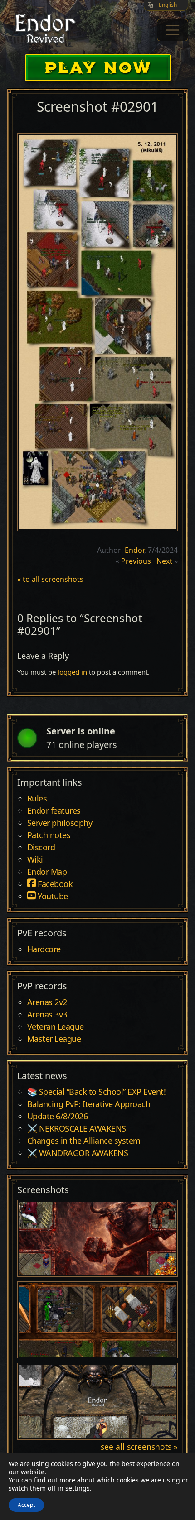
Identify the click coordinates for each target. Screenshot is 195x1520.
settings (77, 1488)
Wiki (35, 859)
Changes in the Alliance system (84, 1141)
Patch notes (49, 835)
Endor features (54, 810)
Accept (26, 1505)
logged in (72, 671)
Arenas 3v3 (47, 1014)
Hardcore (44, 949)
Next (164, 561)
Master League (54, 1039)
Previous (136, 561)
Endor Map (47, 872)
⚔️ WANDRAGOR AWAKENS (77, 1153)
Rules (37, 798)
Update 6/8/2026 (57, 1116)
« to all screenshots (50, 579)
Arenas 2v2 (47, 1002)
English (168, 5)
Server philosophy (60, 823)
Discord (41, 847)
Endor (134, 550)
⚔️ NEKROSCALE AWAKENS (76, 1128)
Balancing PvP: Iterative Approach (89, 1104)
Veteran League (55, 1026)
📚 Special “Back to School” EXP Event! (96, 1092)
